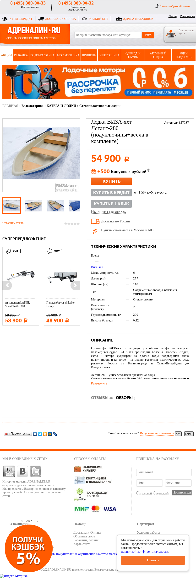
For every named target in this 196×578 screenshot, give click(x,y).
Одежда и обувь (133, 55)
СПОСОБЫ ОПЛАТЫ (90, 459)
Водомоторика (42, 55)
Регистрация (186, 16)
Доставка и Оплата (87, 532)
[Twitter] (40, 434)
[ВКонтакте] (35, 434)
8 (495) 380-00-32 (76, 2)
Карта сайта (81, 544)
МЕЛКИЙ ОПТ (98, 19)
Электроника (109, 55)
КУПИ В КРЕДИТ (21, 19)
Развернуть (99, 383)
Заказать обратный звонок (175, 6)
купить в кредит (111, 193)
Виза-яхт (97, 267)
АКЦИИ (6, 55)
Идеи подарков (183, 55)
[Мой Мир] (50, 434)
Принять (153, 560)
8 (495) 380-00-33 (28, 2)
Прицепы (89, 55)
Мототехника (68, 55)
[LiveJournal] (55, 434)
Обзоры (125, 398)
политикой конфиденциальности (144, 551)
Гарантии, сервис (85, 540)
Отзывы (102, 398)
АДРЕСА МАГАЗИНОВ (138, 19)
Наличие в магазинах (108, 211)
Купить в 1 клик (111, 204)
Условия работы (148, 532)
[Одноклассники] (45, 434)
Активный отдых (158, 55)
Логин (173, 16)
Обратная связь (84, 536)
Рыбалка (21, 55)
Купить (111, 181)
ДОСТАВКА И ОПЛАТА (60, 19)
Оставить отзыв (12, 223)
